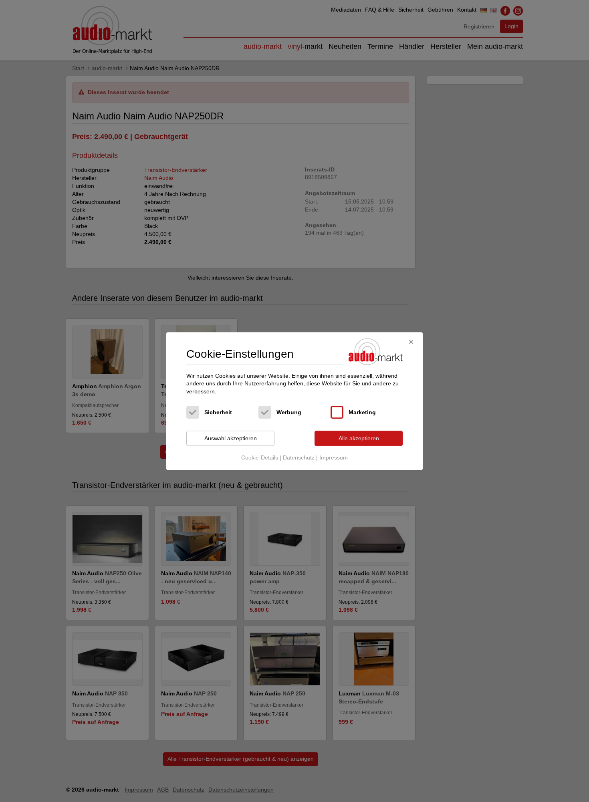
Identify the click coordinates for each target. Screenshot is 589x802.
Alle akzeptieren (359, 438)
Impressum (333, 457)
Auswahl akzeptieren (230, 438)
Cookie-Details (259, 457)
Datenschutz (299, 457)
